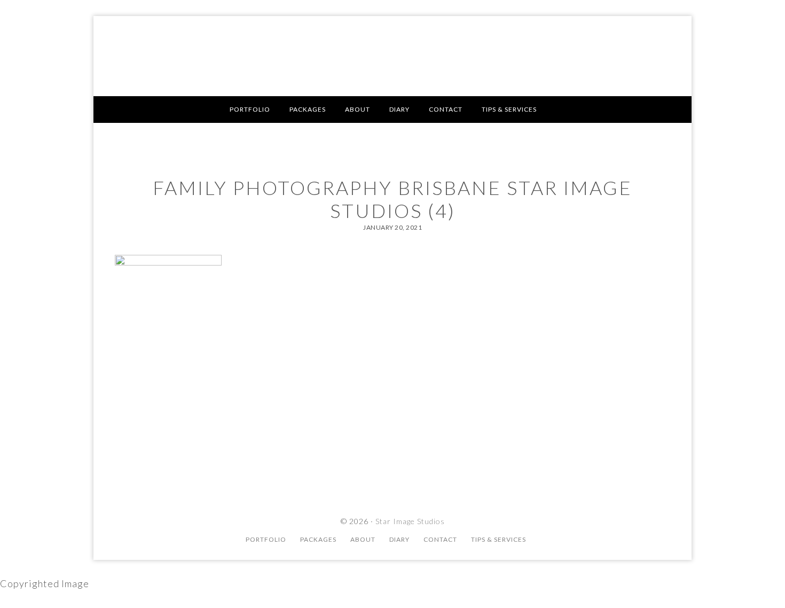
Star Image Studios (392, 56)
